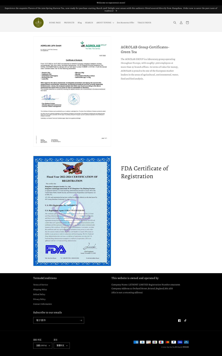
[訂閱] (81, 320)
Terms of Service (40, 284)
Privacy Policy (39, 299)
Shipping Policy (40, 289)
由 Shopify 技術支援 (182, 347)
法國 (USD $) (41, 345)
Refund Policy (39, 294)
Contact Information (42, 304)
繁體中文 (60, 345)
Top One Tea (171, 347)
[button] (105, 23)
